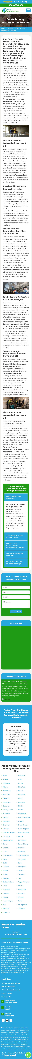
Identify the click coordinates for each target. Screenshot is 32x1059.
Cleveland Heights (9, 833)
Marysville (21, 795)
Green (5, 886)
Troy (20, 878)
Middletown (22, 814)
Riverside (21, 848)
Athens (5, 787)
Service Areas (7, 993)
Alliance (5, 779)
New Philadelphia (24, 817)
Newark (21, 821)
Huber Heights (8, 901)
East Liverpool (7, 855)
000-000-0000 (16, 5)
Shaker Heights (23, 855)
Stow (20, 863)
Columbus (6, 836)
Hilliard (5, 897)
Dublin (5, 852)
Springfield (22, 859)
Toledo (20, 871)
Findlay (5, 874)
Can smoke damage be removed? (14, 554)
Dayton (5, 844)
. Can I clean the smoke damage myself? (14, 536)
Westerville (22, 890)
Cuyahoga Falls (8, 840)
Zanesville (21, 909)
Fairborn (6, 867)
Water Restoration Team (13, 926)
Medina (20, 806)
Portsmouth (22, 840)
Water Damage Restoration (11, 990)
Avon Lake (6, 795)
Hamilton (6, 893)
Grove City (6, 890)
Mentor (20, 810)
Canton (5, 817)
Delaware (6, 848)
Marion (20, 791)
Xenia (20, 901)
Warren (20, 886)
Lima (20, 779)
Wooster (21, 897)
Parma (20, 836)
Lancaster (21, 776)
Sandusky (21, 852)
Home (3, 28)
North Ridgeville (23, 829)
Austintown (7, 791)
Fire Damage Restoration (11, 983)
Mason (20, 798)
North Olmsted (23, 825)
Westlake (21, 893)
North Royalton (23, 833)
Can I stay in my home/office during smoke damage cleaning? (15, 545)
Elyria (5, 859)
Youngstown (22, 905)
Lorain (20, 783)
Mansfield (21, 787)
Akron (5, 776)
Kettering (6, 909)
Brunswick (6, 814)
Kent (4, 905)
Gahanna (6, 878)
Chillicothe (6, 821)
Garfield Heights (8, 882)
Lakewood (6, 912)
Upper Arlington (23, 882)
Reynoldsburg (23, 844)
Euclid (5, 863)
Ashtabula (6, 783)
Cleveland (10, 28)
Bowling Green (8, 810)
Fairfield (5, 871)
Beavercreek (7, 802)
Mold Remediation (8, 987)
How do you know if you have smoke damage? (14, 563)
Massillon (21, 802)
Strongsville (22, 867)
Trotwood (21, 874)
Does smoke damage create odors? (13, 497)
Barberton (6, 798)
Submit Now (16, 611)
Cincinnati (6, 825)
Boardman (6, 806)
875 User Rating (20, 2)
